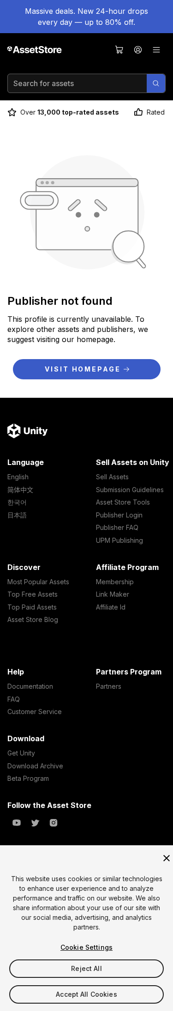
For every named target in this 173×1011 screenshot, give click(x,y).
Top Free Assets (32, 594)
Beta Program (28, 778)
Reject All (86, 968)
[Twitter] (35, 822)
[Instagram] (53, 822)
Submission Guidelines (130, 490)
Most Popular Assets (38, 582)
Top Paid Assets (32, 607)
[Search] (156, 83)
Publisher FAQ (117, 527)
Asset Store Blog (32, 619)
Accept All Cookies (86, 994)
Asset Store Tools (123, 502)
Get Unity (21, 753)
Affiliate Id (110, 607)
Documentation (30, 686)
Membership (115, 582)
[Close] (166, 858)
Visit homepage (82, 369)
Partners (108, 686)
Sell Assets (112, 477)
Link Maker (112, 594)
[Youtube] (16, 822)
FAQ (13, 699)
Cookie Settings (86, 947)
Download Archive (35, 766)
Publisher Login (119, 515)
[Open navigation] (156, 50)
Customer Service (34, 711)
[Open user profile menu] (138, 50)
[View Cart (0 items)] (119, 50)
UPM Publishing (119, 540)
